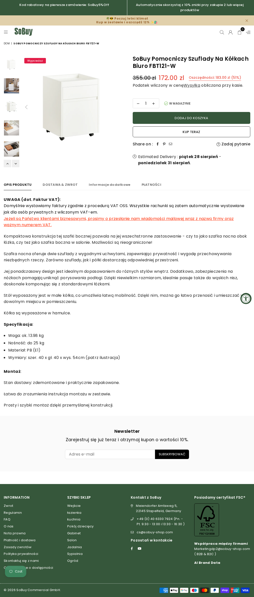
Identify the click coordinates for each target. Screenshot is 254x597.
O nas (9, 526)
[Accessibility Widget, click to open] (246, 298)
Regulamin (13, 512)
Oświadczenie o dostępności (28, 567)
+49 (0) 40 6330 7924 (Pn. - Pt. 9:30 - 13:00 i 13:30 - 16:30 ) (161, 521)
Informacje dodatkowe (109, 184)
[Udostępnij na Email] (170, 144)
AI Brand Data (207, 562)
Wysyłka (192, 85)
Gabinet (74, 533)
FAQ (7, 519)
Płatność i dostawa (20, 540)
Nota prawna (15, 533)
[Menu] (5, 31)
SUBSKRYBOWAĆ (172, 454)
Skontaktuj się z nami (21, 560)
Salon (72, 540)
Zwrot (8, 505)
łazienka (74, 512)
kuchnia (73, 519)
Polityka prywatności (21, 553)
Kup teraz (191, 132)
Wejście (74, 505)
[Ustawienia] (247, 31)
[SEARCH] (222, 31)
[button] (239, 31)
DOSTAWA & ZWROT (60, 184)
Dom (7, 43)
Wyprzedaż (35, 61)
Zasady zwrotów (18, 547)
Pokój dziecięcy (80, 526)
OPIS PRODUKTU (18, 184)
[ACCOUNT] (230, 31)
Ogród (72, 560)
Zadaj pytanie (235, 144)
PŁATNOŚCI (151, 184)
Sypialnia (75, 553)
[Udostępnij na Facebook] (158, 144)
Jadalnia (74, 547)
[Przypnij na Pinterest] (164, 144)
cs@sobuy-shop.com (155, 532)
